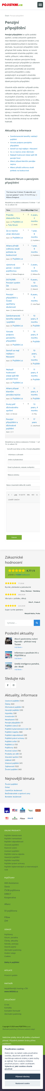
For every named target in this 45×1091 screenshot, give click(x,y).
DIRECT (7, 894)
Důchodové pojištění (13, 707)
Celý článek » (18, 647)
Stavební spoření (11, 757)
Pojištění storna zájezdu (14, 854)
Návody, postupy (11, 944)
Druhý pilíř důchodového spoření (12, 407)
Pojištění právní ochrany (14, 738)
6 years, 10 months (34, 282)
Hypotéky (9, 713)
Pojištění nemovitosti (13, 838)
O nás (6, 1004)
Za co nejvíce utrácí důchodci (22, 152)
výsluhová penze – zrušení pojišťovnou (13, 267)
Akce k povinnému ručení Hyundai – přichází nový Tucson (26, 642)
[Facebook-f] (7, 685)
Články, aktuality (11, 940)
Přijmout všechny (23, 1076)
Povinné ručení (11, 751)
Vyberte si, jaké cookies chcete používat (18, 1067)
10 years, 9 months (34, 319)
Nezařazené (10, 720)
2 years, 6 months (34, 267)
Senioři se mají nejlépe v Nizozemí (23, 149)
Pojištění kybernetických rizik (16, 729)
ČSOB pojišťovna (12, 890)
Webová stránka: (13, 475)
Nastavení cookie (23, 1083)
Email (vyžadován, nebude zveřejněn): (21, 467)
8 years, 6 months (34, 297)
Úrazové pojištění (12, 763)
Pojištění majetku (12, 732)
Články (7, 704)
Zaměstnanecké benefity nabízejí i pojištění (13, 319)
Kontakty (8, 1008)
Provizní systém (10, 975)
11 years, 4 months (34, 372)
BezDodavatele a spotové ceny (17, 793)
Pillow (7, 917)
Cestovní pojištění (12, 701)
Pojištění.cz (9, 745)
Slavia (7, 886)
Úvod (7, 16)
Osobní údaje (10, 953)
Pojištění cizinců (11, 726)
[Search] (37, 623)
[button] (40, 5)
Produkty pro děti (12, 754)
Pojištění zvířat (11, 741)
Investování (9, 716)
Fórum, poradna (11, 937)
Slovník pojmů (10, 947)
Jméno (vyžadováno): (15, 460)
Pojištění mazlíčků (11, 860)
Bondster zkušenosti (13, 797)
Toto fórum (13, 225)
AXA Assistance (11, 883)
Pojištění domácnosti (13, 835)
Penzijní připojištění (12, 723)
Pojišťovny (9, 748)
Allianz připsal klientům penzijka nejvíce (13, 391)
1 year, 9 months (25, 195)
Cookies (7, 956)
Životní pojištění (11, 769)
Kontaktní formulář (12, 1011)
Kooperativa (10, 897)
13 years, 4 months (34, 407)
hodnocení (23, 575)
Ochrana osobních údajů (26, 1029)
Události (8, 760)
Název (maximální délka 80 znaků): (18, 485)
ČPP (6, 921)
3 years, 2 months (34, 218)
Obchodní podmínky (12, 950)
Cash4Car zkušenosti (13, 790)
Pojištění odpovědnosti (14, 735)
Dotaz (7, 787)
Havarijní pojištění (12, 710)
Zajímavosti (9, 766)
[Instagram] (13, 685)
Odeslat (14, 537)
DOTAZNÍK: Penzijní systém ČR (13, 282)
